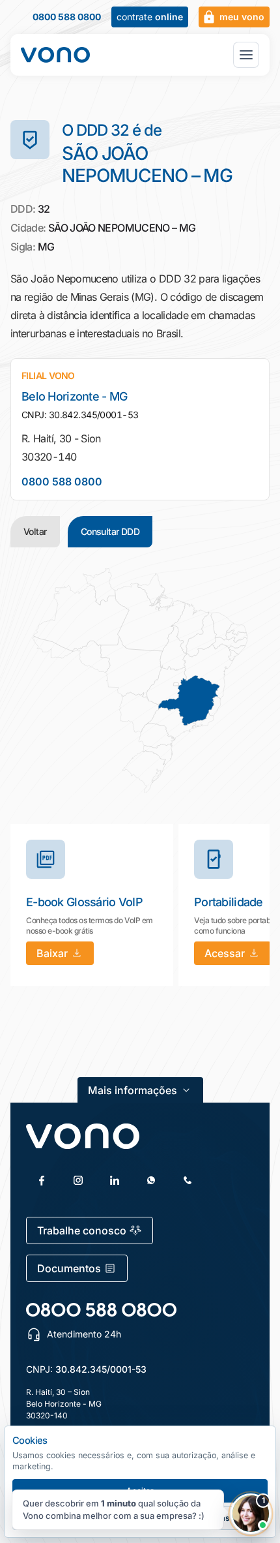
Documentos (69, 1268)
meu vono (241, 16)
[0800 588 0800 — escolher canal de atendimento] (101, 1310)
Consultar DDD (110, 531)
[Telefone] (187, 1180)
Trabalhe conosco (81, 1230)
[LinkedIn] (114, 1180)
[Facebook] (41, 1180)
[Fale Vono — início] (55, 55)
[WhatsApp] (151, 1180)
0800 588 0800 (67, 17)
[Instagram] (78, 1180)
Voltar (35, 531)
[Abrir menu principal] (246, 55)
